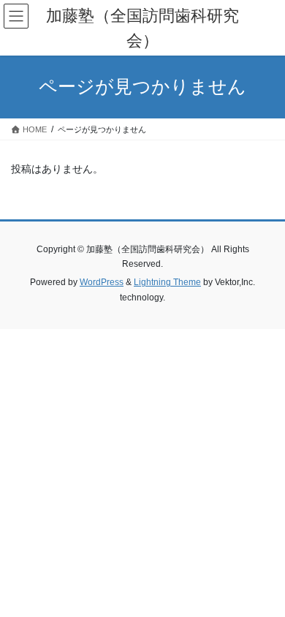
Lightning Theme (167, 282)
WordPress (101, 282)
